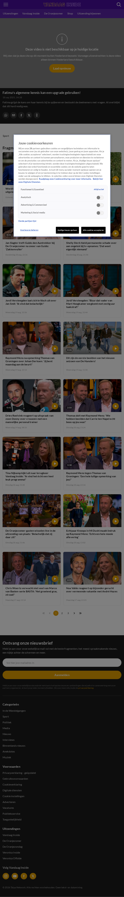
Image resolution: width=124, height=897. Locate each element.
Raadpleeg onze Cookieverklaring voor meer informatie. (65, 179)
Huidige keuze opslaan (67, 230)
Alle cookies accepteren (93, 230)
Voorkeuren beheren (29, 230)
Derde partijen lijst (27, 221)
